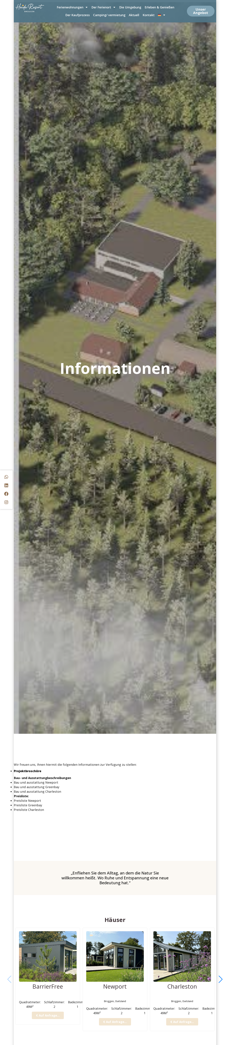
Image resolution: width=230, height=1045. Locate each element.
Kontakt (149, 15)
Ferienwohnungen (70, 7)
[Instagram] (6, 502)
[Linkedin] (6, 485)
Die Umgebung (130, 7)
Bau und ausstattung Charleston (37, 791)
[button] (220, 979)
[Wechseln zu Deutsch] (161, 15)
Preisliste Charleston (29, 810)
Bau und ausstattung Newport (36, 782)
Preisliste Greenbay (28, 805)
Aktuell (134, 15)
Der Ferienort (101, 7)
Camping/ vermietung (109, 15)
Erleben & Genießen (159, 7)
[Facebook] (6, 494)
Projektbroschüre (27, 771)
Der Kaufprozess (77, 15)
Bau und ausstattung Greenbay (36, 787)
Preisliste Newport (28, 801)
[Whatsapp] (6, 477)
